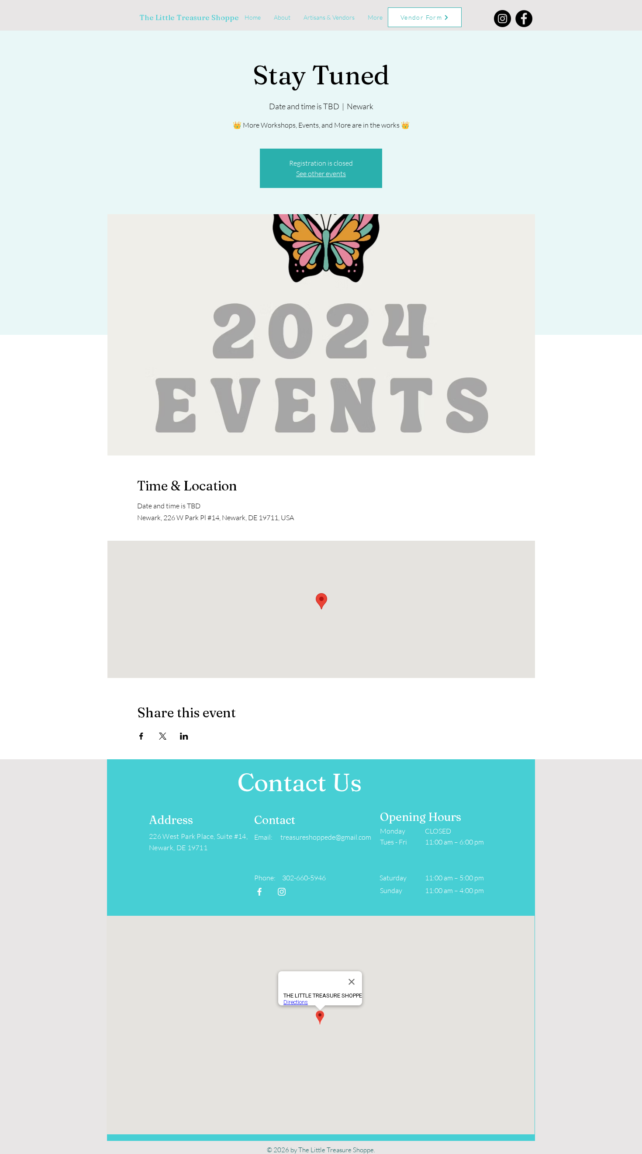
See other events (321, 173)
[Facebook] (523, 18)
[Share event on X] (163, 736)
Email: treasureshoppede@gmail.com (312, 837)
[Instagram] (502, 18)
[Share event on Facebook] (141, 736)
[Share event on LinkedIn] (184, 736)
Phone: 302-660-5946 (290, 877)
